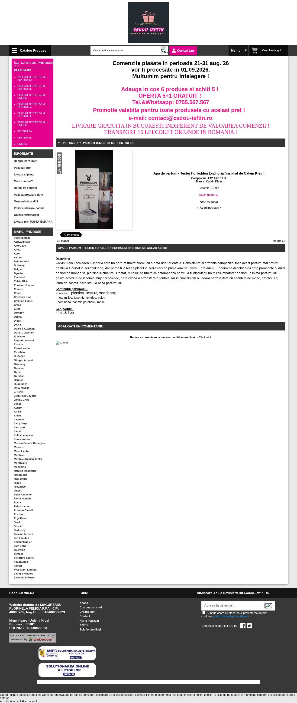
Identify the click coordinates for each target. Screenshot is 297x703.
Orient (18, 490)
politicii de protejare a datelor (230, 616)
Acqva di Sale (22, 241)
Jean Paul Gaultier (25, 395)
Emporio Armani (24, 340)
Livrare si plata (24, 174)
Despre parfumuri (25, 161)
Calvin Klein (21, 281)
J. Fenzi (18, 391)
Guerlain (19, 376)
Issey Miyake (21, 387)
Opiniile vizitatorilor (26, 215)
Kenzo (18, 407)
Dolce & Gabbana (24, 328)
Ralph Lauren (22, 506)
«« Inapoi (63, 241)
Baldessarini (21, 261)
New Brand (20, 478)
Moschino (20, 466)
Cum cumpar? (23, 181)
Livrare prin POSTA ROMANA (33, 221)
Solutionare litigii (90, 629)
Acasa (84, 603)
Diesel (17, 320)
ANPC (84, 625)
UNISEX (22, 143)
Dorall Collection (24, 332)
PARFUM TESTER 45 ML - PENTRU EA (108, 143)
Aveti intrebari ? (210, 207)
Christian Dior (22, 297)
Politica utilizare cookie (29, 208)
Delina (18, 316)
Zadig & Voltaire (23, 573)
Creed (17, 305)
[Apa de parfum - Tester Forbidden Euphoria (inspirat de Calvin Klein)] (72, 177)
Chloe (17, 293)
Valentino (19, 549)
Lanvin (18, 431)
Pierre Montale (22, 498)
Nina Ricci (20, 486)
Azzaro (18, 257)
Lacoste (19, 419)
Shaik (17, 522)
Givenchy (20, 364)
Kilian (17, 415)
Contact (85, 616)
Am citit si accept (10, 701)
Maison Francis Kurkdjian (29, 443)
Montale (19, 455)
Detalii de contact (25, 188)
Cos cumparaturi (91, 607)
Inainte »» (279, 241)
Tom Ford (20, 546)
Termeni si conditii (26, 201)
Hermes (18, 380)
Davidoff (19, 312)
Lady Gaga (20, 423)
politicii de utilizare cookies (128, 694)
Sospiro (18, 526)
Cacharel (19, 277)
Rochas (18, 514)
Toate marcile (22, 237)
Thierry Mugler (23, 542)
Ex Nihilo (19, 352)
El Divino (19, 336)
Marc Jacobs (21, 451)
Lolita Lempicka (23, 435)
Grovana (19, 368)
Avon (17, 253)
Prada (17, 502)
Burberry (19, 265)
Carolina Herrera (24, 285)
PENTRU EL (24, 137)
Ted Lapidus (21, 538)
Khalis (18, 411)
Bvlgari (18, 269)
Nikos (17, 482)
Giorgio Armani (23, 360)
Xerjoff (18, 565)
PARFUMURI (22, 70)
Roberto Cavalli (23, 510)
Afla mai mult (29, 701)
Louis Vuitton (22, 439)
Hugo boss (20, 384)
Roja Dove (20, 518)
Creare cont (87, 612)
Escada (18, 344)
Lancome (19, 427)
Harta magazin (89, 620)
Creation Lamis (23, 301)
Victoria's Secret (24, 557)
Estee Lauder (22, 348)
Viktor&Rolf (21, 561)
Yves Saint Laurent (25, 569)
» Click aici (204, 337)
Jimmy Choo (21, 399)
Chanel (18, 289)
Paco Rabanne (23, 494)
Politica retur (22, 167)
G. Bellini (19, 356)
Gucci (17, 372)
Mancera (19, 447)
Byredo (18, 273)
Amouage (20, 245)
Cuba (17, 308)
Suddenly (20, 530)
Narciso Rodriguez (25, 470)
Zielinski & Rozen (24, 577)
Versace (18, 553)
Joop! (17, 403)
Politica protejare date (28, 194)
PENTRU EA (24, 131)
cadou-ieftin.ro (21, 593)
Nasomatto (20, 474)
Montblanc (20, 463)
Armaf (17, 249)
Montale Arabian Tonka (28, 459)
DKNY (17, 324)
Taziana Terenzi (23, 534)
